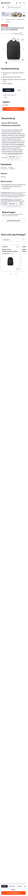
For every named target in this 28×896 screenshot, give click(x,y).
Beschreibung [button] (12, 886)
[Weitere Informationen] (15, 95)
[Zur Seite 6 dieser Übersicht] (18, 63)
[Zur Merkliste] (20, 3)
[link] (7, 33)
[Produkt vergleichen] (22, 60)
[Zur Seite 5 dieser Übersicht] (16, 63)
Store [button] (19, 90)
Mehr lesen (12, 156)
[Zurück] (3, 49)
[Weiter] (23, 49)
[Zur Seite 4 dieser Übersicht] (13, 63)
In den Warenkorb (15, 109)
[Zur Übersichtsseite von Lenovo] (4, 25)
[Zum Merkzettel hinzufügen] (22, 40)
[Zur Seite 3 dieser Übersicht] (11, 63)
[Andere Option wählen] (23, 240)
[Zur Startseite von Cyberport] (6, 3)
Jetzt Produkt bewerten (13, 220)
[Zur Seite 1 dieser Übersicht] (6, 63)
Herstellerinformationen (13, 196)
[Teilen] (18, 40)
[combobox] (12, 239)
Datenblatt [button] (19, 886)
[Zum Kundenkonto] (17, 3)
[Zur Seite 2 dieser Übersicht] (8, 63)
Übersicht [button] (4, 886)
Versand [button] (8, 90)
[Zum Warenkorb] (24, 3)
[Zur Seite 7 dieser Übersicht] (20, 63)
